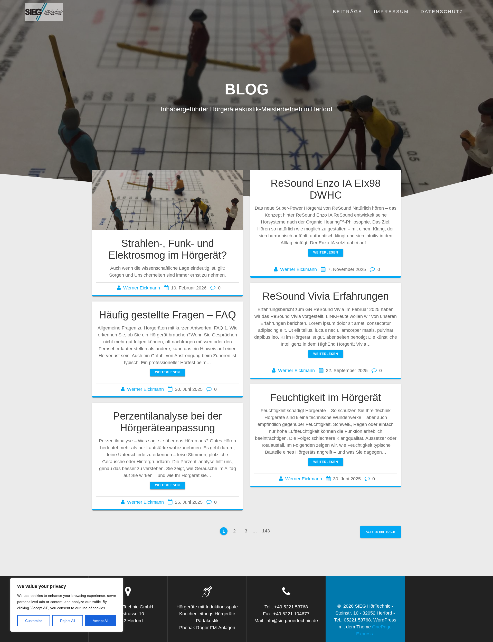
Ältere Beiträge (380, 531)
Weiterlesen (325, 252)
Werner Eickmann (141, 287)
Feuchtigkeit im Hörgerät (325, 397)
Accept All (100, 621)
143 (266, 532)
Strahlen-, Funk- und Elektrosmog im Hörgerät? (167, 249)
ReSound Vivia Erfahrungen (325, 296)
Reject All (67, 621)
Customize (33, 621)
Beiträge (347, 11)
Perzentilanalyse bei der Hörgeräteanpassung (167, 421)
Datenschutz (442, 11)
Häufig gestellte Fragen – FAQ (167, 314)
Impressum (391, 11)
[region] (66, 605)
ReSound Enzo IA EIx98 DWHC (326, 189)
